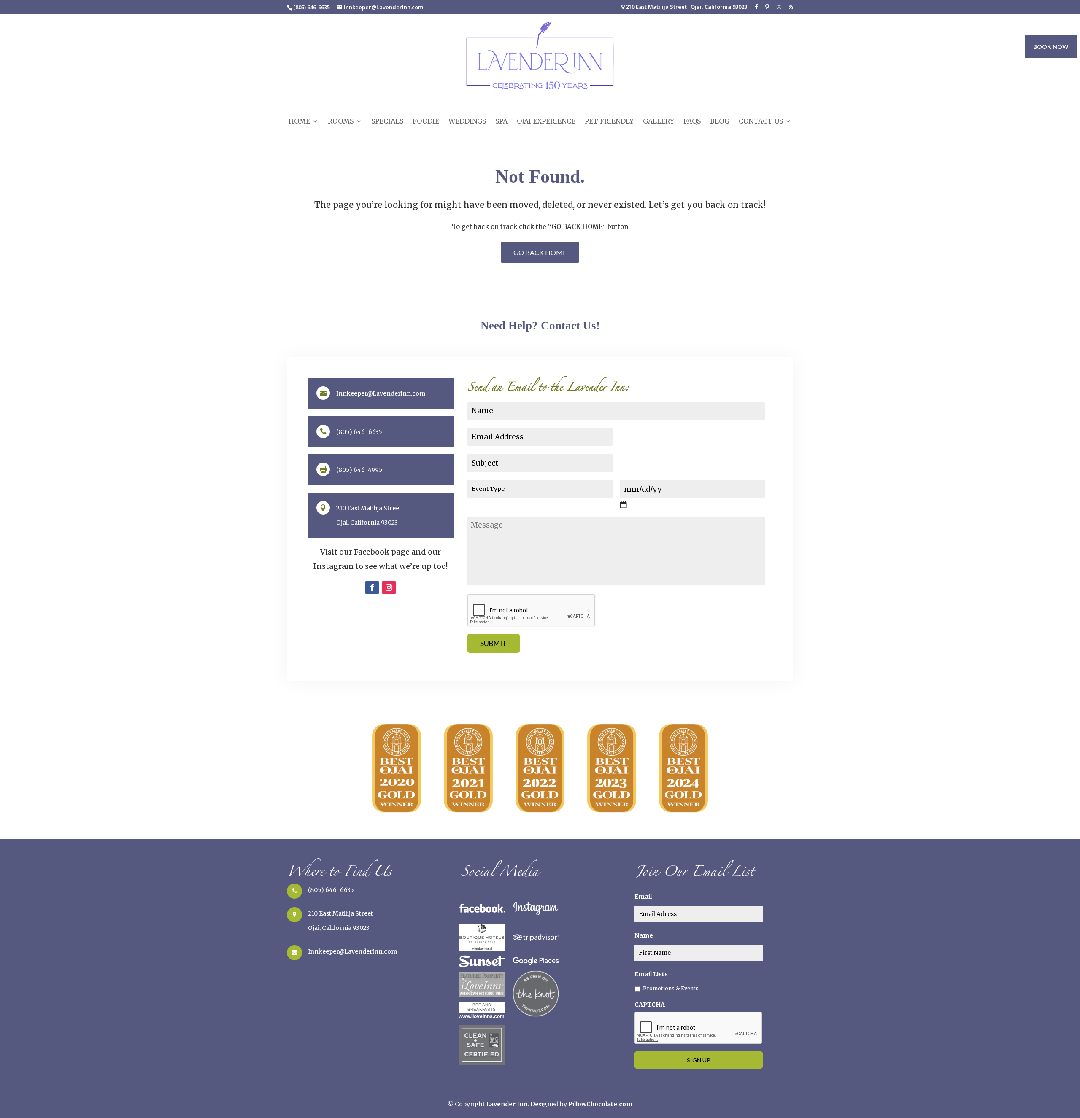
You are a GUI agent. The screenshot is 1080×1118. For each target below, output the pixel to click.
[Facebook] (756, 9)
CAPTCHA (649, 1004)
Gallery (658, 121)
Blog (719, 121)
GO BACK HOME (540, 252)
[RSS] (791, 9)
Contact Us (761, 121)
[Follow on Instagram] (389, 587)
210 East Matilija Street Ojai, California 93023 (685, 7)
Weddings (467, 121)
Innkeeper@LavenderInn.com (352, 951)
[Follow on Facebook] (372, 587)
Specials (387, 121)
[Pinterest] (767, 9)
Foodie (426, 121)
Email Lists (651, 974)
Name (643, 935)
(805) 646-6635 (331, 890)
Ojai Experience (546, 121)
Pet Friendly (609, 121)
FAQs (692, 121)
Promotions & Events (671, 988)
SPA (501, 121)
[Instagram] (779, 9)
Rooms (341, 121)
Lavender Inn (507, 1104)
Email (643, 896)
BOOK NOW (1051, 46)
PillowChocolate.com (600, 1104)
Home (299, 121)
